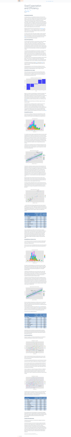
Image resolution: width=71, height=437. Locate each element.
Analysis (25, 10)
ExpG (25, 36)
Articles (28, 10)
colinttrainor (42, 28)
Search (52, 1)
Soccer (47, 1)
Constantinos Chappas (27, 11)
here (36, 62)
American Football (49, 1)
